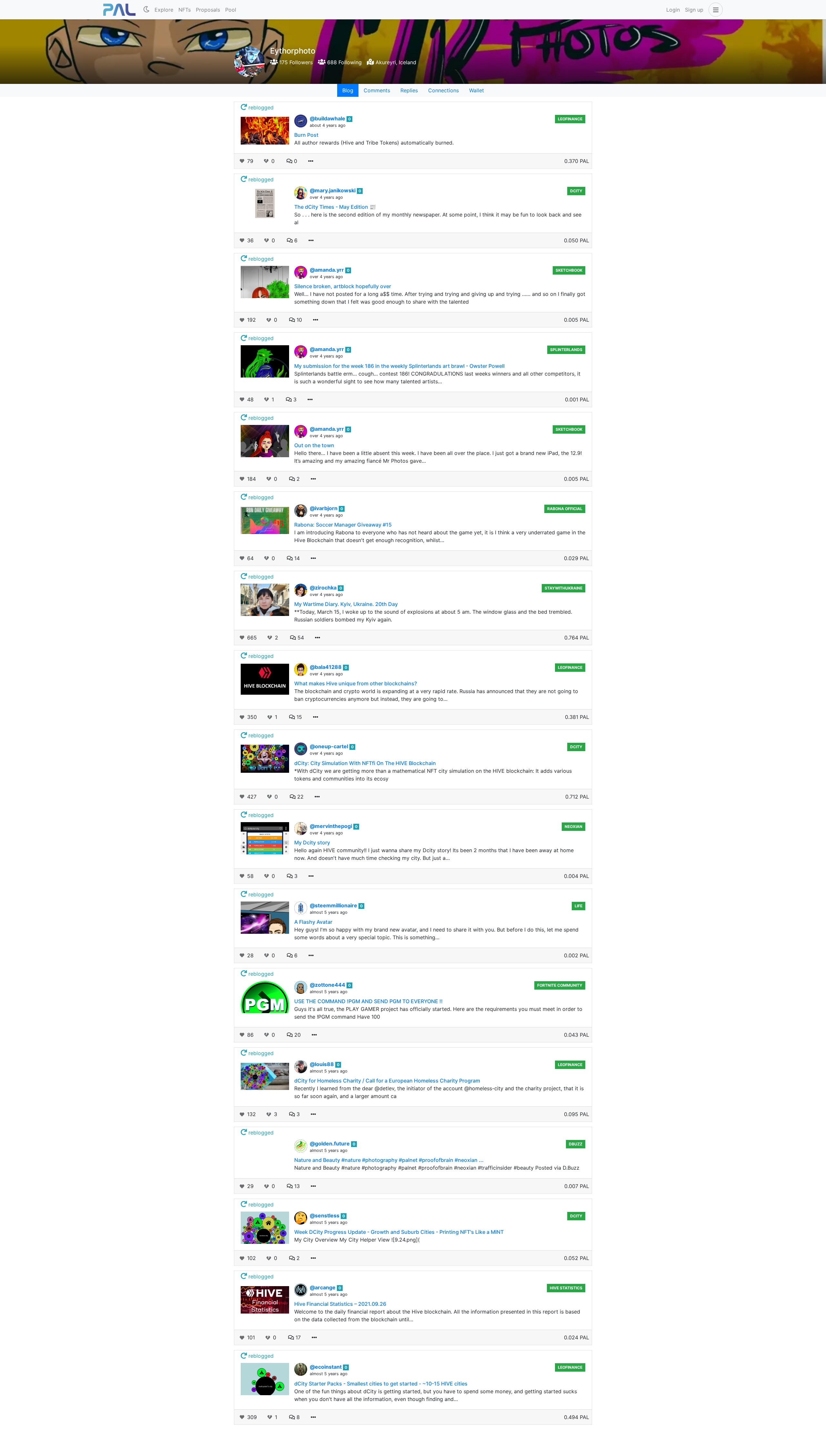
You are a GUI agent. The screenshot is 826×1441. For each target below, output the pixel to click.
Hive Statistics (566, 1287)
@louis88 (322, 1064)
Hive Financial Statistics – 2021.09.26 (340, 1304)
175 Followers (295, 62)
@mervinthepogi (331, 826)
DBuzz (575, 1144)
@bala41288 (326, 667)
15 (298, 717)
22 (300, 796)
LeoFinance (570, 118)
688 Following (344, 62)
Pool (230, 9)
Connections (443, 90)
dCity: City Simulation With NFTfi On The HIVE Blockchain (365, 763)
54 (300, 637)
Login (673, 9)
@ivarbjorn (324, 508)
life (578, 905)
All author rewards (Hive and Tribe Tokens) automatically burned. (374, 142)
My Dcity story (312, 842)
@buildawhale (328, 118)
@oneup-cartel (329, 746)
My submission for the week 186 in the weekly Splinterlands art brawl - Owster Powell (399, 366)
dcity (576, 190)
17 (297, 1337)
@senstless (325, 1215)
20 (297, 1035)
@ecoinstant (326, 1367)
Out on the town (314, 445)
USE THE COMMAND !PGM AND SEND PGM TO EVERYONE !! (368, 1001)
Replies (409, 90)
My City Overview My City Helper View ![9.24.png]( (357, 1239)
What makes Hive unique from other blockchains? (355, 683)
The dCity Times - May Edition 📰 (335, 207)
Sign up (694, 9)
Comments (377, 90)
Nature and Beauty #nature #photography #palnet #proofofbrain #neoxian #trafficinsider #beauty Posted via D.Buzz (436, 1167)
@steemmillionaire (334, 905)
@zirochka (324, 587)
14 (296, 558)
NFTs (184, 9)
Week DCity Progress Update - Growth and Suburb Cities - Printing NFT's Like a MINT (399, 1232)
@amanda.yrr (327, 270)
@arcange (323, 1287)
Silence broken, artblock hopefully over (342, 286)
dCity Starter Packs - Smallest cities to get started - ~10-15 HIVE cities (381, 1383)
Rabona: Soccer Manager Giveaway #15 (343, 524)
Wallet (476, 90)
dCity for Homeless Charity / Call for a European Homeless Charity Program (387, 1080)
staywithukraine (563, 588)
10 (298, 320)
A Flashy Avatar (313, 922)
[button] (714, 10)
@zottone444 (328, 985)
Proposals (208, 9)
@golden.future (330, 1143)
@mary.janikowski (333, 190)
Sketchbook (569, 270)
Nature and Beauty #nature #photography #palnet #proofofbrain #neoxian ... (389, 1160)
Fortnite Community (559, 985)
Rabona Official (564, 508)
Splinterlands (566, 349)
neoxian (573, 826)
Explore (164, 9)
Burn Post (306, 135)
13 (296, 1186)
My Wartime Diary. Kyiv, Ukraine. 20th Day (346, 604)
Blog (347, 90)
